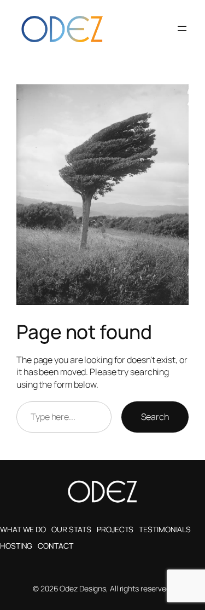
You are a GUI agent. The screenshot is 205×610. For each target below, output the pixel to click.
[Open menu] (182, 28)
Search (155, 417)
